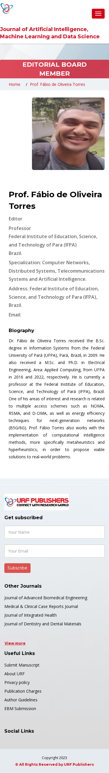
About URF (14, 673)
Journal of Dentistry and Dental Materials (42, 624)
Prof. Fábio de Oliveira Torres (57, 84)
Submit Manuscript (22, 665)
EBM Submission (20, 708)
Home (14, 84)
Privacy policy (17, 682)
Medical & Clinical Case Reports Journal (41, 606)
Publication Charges (23, 691)
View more (15, 643)
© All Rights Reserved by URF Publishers (54, 764)
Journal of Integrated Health (30, 615)
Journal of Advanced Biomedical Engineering (45, 597)
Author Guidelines (20, 700)
